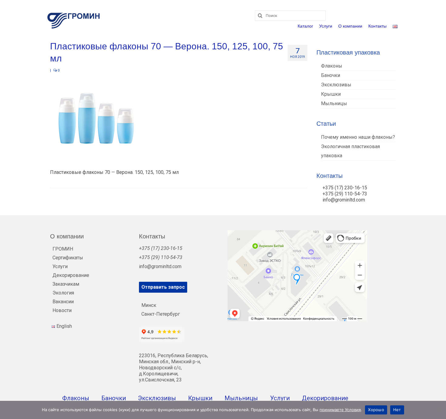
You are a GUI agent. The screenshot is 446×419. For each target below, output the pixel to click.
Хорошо (376, 409)
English (64, 326)
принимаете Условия (340, 409)
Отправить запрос (163, 287)
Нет (397, 409)
